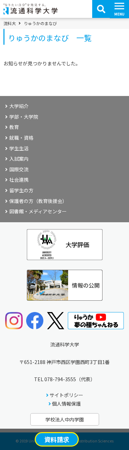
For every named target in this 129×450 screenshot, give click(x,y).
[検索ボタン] (101, 9)
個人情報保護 (66, 403)
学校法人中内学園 (64, 419)
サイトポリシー (66, 395)
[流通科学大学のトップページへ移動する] (30, 12)
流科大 (9, 23)
